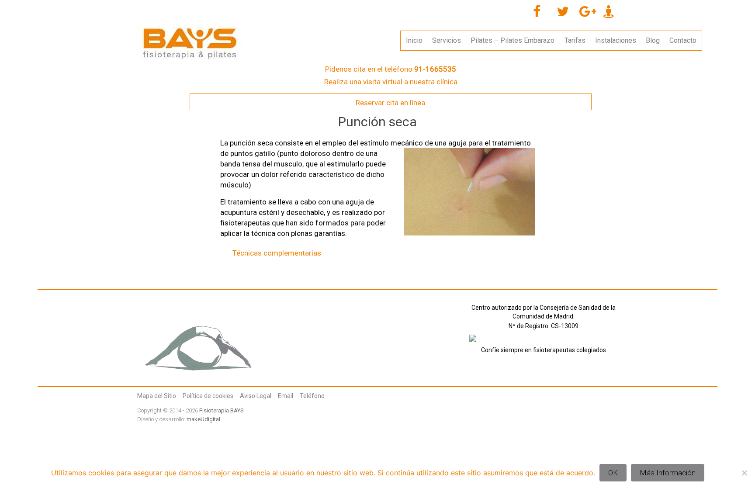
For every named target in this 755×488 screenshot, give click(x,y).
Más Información (668, 472)
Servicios (446, 40)
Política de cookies (208, 395)
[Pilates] (198, 307)
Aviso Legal (255, 395)
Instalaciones (615, 40)
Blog (653, 40)
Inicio (414, 40)
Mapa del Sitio (156, 395)
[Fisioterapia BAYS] (189, 28)
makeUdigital (203, 419)
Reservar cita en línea (390, 102)
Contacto (682, 40)
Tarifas (575, 40)
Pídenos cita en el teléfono (390, 69)
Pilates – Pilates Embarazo (512, 40)
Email (285, 395)
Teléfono (312, 395)
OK (613, 472)
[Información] (472, 341)
